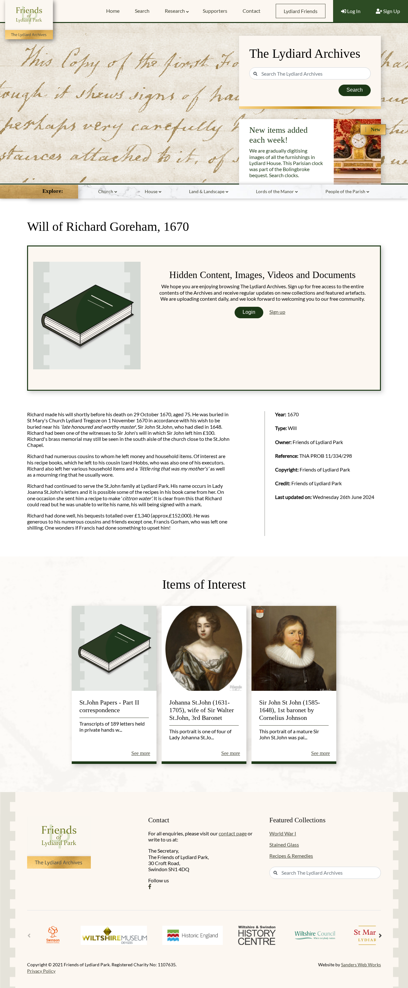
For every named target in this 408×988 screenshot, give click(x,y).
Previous (29, 935)
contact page (233, 833)
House (151, 191)
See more (140, 753)
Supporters (215, 11)
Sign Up (391, 11)
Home (113, 11)
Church (105, 191)
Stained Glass (284, 844)
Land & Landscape (206, 191)
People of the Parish (345, 191)
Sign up (277, 312)
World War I (282, 833)
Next (380, 935)
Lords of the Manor (275, 191)
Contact (251, 11)
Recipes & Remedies (291, 856)
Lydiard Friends (300, 11)
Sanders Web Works (361, 964)
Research (175, 11)
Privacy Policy (41, 971)
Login (249, 312)
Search (142, 11)
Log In (353, 11)
